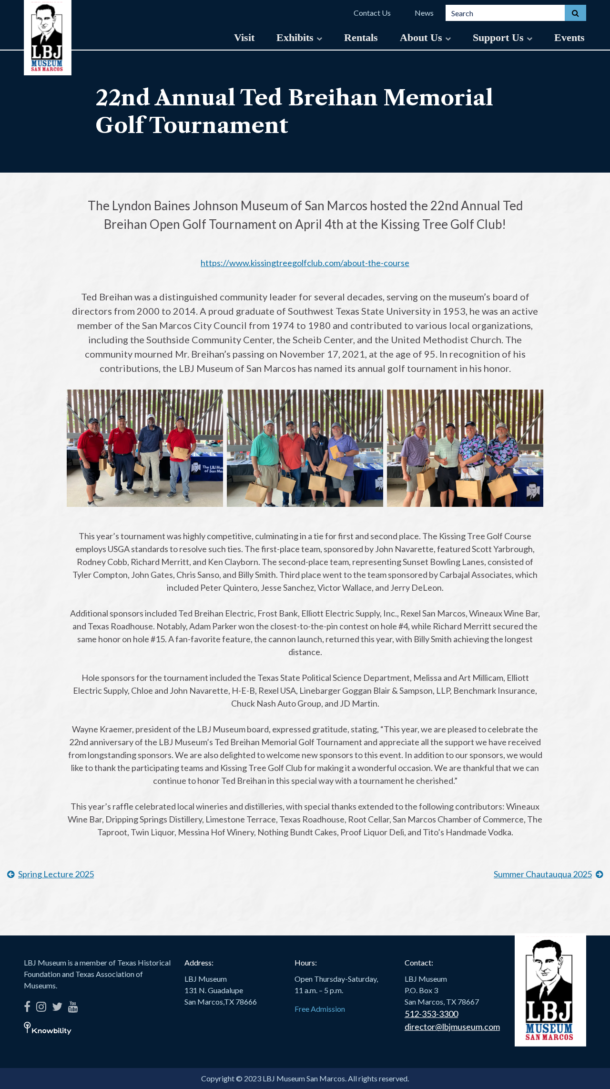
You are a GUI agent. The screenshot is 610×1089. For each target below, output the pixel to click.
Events (569, 37)
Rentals (361, 37)
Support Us (500, 37)
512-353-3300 (431, 1013)
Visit (244, 37)
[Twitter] (57, 1005)
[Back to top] (588, 1067)
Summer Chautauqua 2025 (543, 874)
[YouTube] (73, 1005)
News (424, 12)
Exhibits (296, 37)
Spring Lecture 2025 (56, 874)
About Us (422, 37)
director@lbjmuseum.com (452, 1026)
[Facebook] (27, 1005)
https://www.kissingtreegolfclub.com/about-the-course (305, 262)
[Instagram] (41, 1005)
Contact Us (372, 12)
